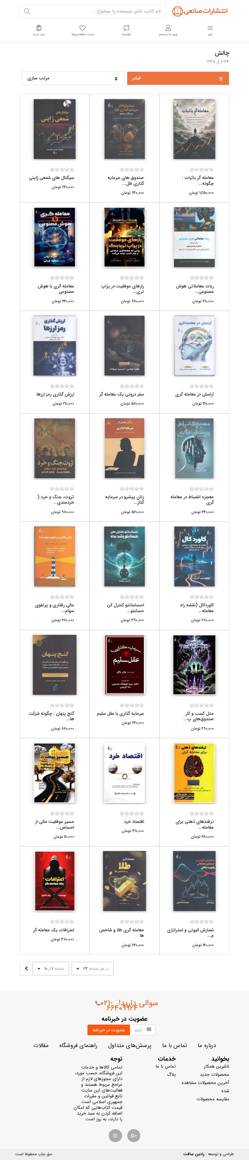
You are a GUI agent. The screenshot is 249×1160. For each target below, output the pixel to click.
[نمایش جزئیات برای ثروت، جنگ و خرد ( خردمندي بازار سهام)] (55, 448)
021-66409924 (119, 1006)
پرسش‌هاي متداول (130, 1045)
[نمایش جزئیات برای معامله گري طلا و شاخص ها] (124, 881)
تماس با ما (174, 1045)
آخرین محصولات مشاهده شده (205, 1087)
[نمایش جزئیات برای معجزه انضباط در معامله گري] (194, 448)
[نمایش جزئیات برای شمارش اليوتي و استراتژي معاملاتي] (194, 881)
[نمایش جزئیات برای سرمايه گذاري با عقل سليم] (124, 665)
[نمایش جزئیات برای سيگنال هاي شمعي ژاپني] (55, 129)
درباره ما (207, 1045)
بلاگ (171, 1074)
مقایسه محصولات (212, 1099)
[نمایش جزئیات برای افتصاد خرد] (124, 773)
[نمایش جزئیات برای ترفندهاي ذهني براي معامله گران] (194, 773)
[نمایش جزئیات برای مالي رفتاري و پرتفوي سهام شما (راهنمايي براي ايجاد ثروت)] (55, 556)
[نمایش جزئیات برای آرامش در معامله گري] (194, 346)
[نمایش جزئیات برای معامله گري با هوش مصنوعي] (55, 237)
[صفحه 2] (26, 968)
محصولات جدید (214, 1074)
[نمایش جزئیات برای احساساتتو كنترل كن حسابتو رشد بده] (124, 556)
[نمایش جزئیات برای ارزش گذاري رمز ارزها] (55, 346)
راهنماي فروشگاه (78, 1045)
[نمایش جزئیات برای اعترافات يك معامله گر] (55, 881)
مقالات (41, 1045)
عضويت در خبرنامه (108, 1030)
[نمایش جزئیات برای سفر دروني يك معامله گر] (124, 346)
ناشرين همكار (216, 1066)
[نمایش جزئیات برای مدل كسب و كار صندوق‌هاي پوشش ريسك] (194, 665)
